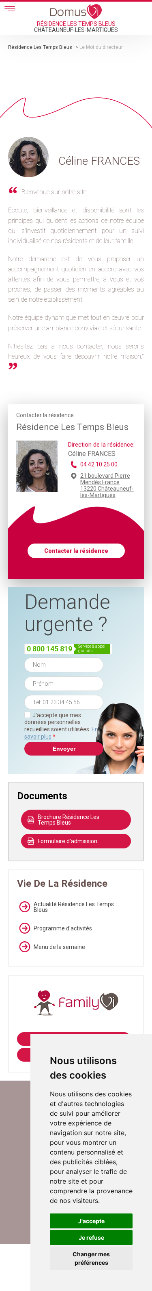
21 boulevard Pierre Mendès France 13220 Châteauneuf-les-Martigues (107, 485)
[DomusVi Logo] (76, 11)
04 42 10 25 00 (99, 464)
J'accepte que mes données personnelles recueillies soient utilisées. (61, 726)
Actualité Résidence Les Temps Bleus (74, 907)
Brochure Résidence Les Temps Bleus (68, 820)
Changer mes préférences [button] (91, 1258)
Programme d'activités (63, 928)
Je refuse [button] (91, 1237)
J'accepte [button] (91, 1221)
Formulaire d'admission (67, 841)
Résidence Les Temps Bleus (40, 47)
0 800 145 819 (49, 648)
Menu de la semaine (59, 947)
